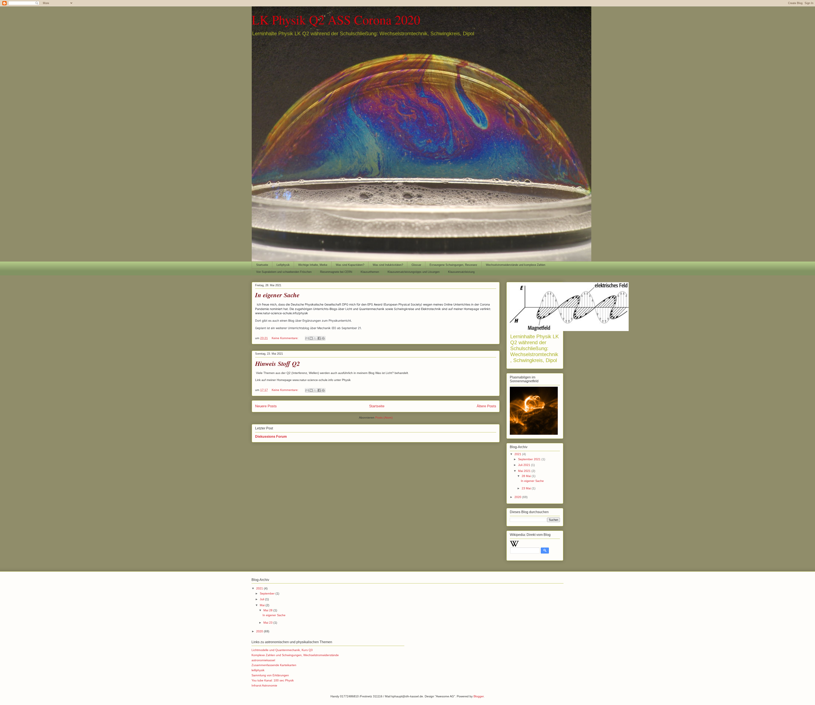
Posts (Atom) (384, 417)
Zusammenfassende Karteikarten (274, 665)
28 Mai (527, 476)
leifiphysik (258, 670)
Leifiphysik (283, 264)
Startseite (262, 264)
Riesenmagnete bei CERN (336, 271)
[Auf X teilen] (315, 338)
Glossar (416, 264)
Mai (263, 605)
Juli (262, 599)
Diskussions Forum (271, 436)
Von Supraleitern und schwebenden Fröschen (284, 271)
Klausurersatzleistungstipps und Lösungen (414, 271)
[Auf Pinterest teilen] (323, 338)
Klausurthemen (370, 271)
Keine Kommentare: (285, 338)
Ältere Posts (486, 406)
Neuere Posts (266, 406)
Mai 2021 (524, 471)
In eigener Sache (277, 294)
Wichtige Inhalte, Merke (312, 264)
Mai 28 (268, 610)
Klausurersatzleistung (461, 271)
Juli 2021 (524, 465)
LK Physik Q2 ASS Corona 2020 (336, 19)
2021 (518, 454)
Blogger (479, 696)
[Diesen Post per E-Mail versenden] (307, 338)
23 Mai (527, 488)
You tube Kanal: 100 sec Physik (273, 680)
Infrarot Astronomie (264, 685)
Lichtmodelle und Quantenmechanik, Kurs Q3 (282, 650)
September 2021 (529, 459)
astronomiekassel (263, 660)
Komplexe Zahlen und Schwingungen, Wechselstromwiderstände (295, 655)
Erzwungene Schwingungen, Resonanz (453, 264)
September (267, 593)
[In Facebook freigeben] (319, 338)
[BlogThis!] (311, 338)
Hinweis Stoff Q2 (277, 363)
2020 (518, 497)
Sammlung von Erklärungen (270, 675)
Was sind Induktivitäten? (388, 264)
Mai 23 (268, 622)
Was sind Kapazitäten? (350, 264)
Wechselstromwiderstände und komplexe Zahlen (515, 264)
